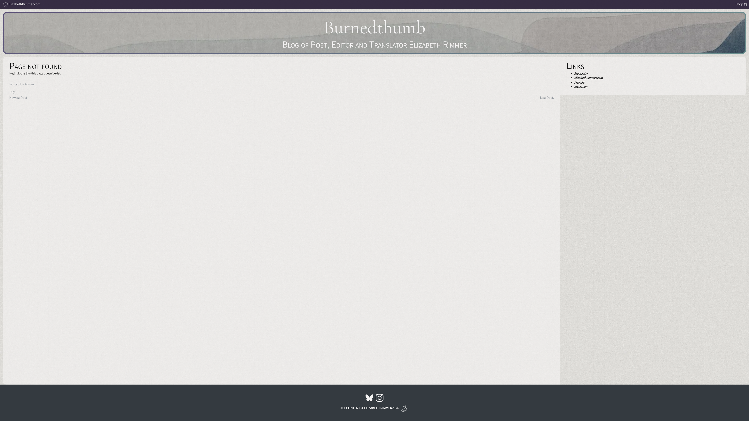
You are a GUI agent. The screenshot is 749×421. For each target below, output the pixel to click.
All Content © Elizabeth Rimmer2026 (370, 408)
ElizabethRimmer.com (25, 4)
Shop (740, 4)
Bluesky (579, 82)
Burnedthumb (374, 27)
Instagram (580, 86)
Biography (580, 73)
